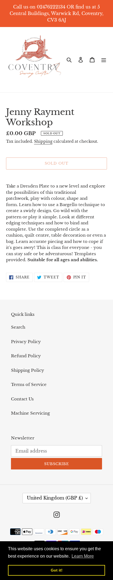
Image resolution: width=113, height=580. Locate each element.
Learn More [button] (83, 556)
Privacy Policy (26, 341)
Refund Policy (26, 355)
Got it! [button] (57, 570)
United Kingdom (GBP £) (55, 498)
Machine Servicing (30, 413)
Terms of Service (29, 384)
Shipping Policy (27, 370)
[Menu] (103, 60)
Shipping (43, 141)
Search (18, 327)
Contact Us (22, 398)
